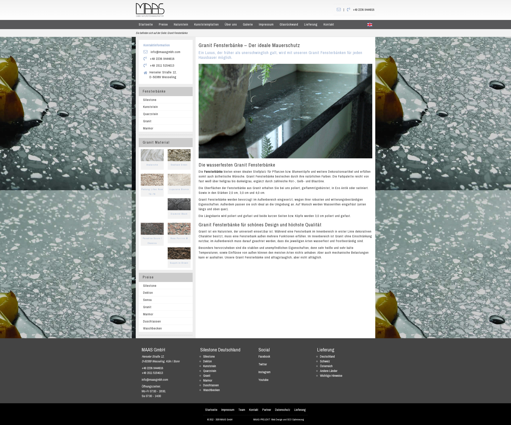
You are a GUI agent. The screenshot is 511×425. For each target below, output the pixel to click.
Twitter (262, 364)
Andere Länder (328, 371)
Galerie (248, 24)
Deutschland (327, 356)
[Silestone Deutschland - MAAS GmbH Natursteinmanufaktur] (150, 9)
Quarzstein (150, 114)
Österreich (326, 366)
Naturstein (181, 24)
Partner (266, 409)
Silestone (149, 100)
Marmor (148, 128)
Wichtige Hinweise (331, 375)
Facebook (264, 356)
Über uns (231, 24)
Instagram (264, 372)
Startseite (146, 24)
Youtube (263, 380)
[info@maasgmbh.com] (339, 9)
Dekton (148, 292)
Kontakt (329, 24)
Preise (163, 24)
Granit (147, 121)
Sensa (147, 300)
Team (241, 409)
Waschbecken (152, 328)
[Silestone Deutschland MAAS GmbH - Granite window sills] (369, 24)
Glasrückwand (289, 24)
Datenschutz (282, 409)
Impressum (266, 24)
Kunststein (150, 107)
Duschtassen (152, 321)
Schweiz (325, 361)
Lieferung (311, 24)
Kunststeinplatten (206, 24)
